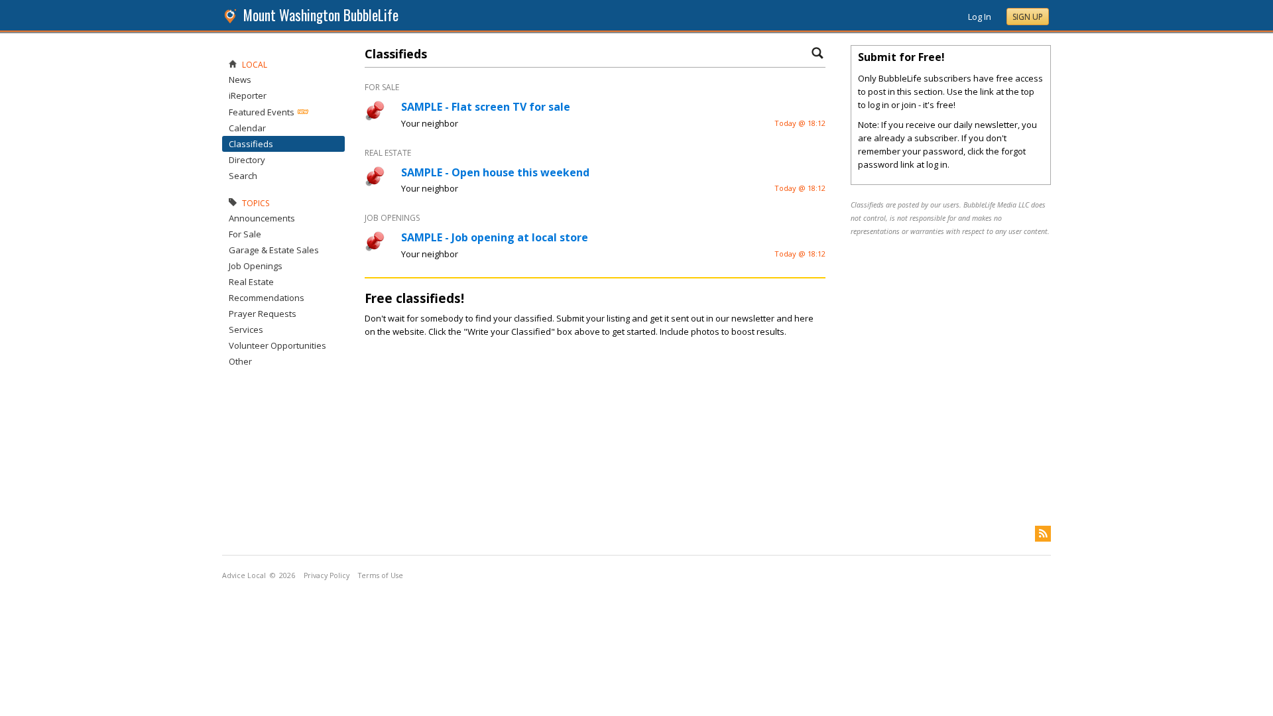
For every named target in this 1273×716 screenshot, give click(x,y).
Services (246, 329)
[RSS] (1043, 534)
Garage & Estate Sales (274, 250)
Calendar (247, 128)
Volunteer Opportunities (277, 345)
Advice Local (244, 575)
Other (240, 361)
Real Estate (251, 282)
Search (243, 176)
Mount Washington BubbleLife (320, 15)
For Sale (245, 234)
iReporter (248, 95)
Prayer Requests (262, 314)
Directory (247, 160)
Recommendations (266, 298)
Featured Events (261, 112)
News (240, 80)
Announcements (262, 218)
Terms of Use (380, 575)
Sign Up (1027, 17)
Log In (979, 17)
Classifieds (251, 144)
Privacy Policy (326, 575)
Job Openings (255, 266)
